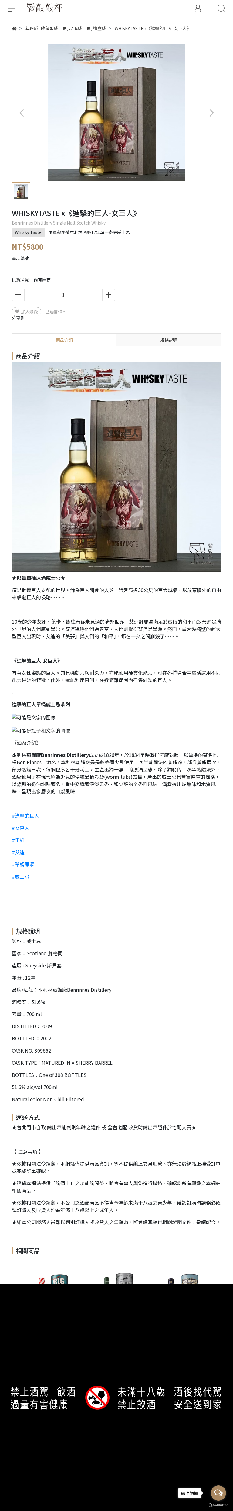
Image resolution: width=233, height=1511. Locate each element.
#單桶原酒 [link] (23, 864)
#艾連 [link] (18, 852)
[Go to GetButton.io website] (218, 1505)
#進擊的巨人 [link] (25, 815)
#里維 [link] (18, 840)
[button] (211, 113)
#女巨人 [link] (20, 827)
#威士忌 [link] (20, 876)
